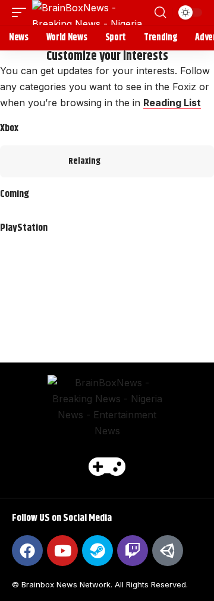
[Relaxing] (29, 161)
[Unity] (167, 550)
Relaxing (84, 161)
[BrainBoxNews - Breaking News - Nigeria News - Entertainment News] (92, 12)
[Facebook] (27, 550)
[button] (22, 12)
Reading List (172, 103)
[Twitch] (132, 550)
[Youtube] (62, 550)
